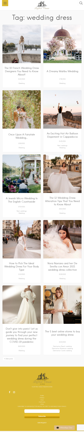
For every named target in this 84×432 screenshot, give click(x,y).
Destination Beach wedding (62, 346)
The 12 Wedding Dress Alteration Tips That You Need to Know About (62, 201)
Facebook (9, 392)
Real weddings (62, 145)
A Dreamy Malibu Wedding (62, 71)
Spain (42, 404)
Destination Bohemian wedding (62, 348)
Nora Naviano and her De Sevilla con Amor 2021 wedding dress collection (62, 266)
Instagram (14, 392)
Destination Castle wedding (62, 350)
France (42, 398)
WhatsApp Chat (66, 428)
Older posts (9, 359)
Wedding (22, 83)
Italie (42, 400)
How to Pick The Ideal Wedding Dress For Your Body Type (21, 266)
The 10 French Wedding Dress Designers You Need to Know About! (22, 71)
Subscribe (42, 416)
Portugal (42, 402)
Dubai (42, 395)
